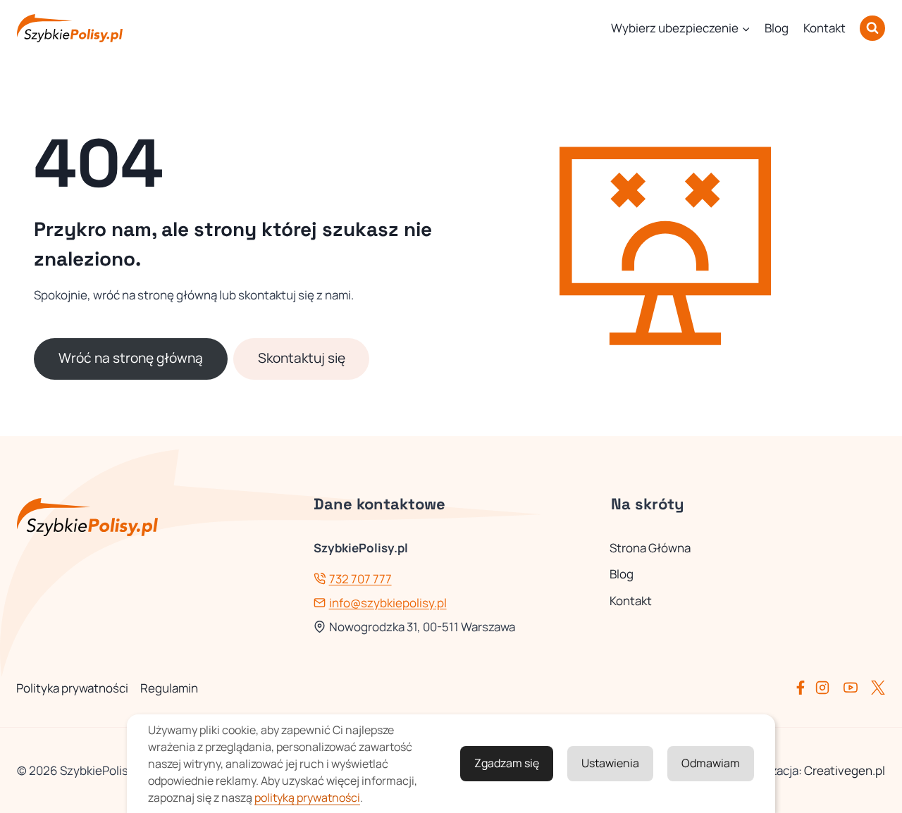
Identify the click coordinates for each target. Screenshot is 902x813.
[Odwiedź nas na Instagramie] (828, 688)
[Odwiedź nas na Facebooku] (803, 688)
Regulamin (169, 688)
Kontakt (824, 28)
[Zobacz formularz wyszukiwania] (872, 28)
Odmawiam (710, 763)
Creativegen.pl (844, 770)
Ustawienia (610, 763)
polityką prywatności (307, 797)
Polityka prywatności (72, 688)
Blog (777, 28)
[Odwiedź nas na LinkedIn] (878, 688)
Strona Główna (650, 548)
